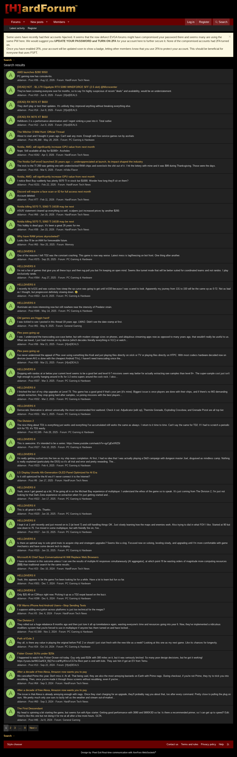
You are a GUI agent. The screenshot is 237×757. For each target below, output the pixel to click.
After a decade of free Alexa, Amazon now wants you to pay (52, 671)
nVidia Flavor (71, 169)
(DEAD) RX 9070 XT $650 (32, 101)
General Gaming (73, 326)
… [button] (20, 727)
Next (32, 727)
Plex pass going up (28, 332)
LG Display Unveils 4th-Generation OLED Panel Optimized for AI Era (57, 472)
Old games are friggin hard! (33, 317)
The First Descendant (30, 708)
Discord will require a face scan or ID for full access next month (54, 191)
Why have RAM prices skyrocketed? (38, 236)
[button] (24, 21)
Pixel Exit (96, 752)
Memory (69, 244)
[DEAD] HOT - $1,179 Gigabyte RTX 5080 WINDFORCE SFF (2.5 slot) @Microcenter (67, 86)
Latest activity (17, 28)
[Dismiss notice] (229, 37)
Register (32, 28)
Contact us (172, 744)
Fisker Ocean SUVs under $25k (35, 653)
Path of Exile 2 (25, 638)
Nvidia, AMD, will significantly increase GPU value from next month (56, 146)
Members (59, 21)
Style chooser (14, 744)
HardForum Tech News (77, 80)
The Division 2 (25, 420)
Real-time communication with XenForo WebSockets (129, 752)
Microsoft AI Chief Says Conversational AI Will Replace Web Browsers (58, 557)
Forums (16, 21)
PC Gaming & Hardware (81, 139)
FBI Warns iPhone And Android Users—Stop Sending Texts (51, 605)
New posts (37, 21)
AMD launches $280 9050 (32, 72)
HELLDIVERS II (26, 251)
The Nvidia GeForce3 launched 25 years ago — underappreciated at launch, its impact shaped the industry (80, 161)
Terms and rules (189, 744)
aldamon (21, 80)
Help (221, 744)
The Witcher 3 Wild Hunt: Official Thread (40, 131)
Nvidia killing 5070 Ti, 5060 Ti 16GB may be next (45, 206)
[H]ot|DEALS (70, 95)
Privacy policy (208, 744)
